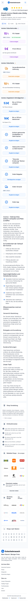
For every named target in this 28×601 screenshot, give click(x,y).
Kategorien (3, 572)
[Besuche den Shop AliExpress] (6, 468)
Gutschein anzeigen (14, 76)
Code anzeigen (14, 41)
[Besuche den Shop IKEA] (6, 460)
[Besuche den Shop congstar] (14, 476)
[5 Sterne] (21, 8)
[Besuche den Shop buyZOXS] (14, 520)
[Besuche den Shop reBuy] (6, 505)
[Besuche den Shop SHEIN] (6, 476)
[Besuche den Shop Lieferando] (14, 468)
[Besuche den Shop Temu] (14, 460)
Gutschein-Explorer (5, 567)
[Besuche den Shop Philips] (14, 512)
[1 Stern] (12, 8)
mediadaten (5, 598)
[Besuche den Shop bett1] (22, 460)
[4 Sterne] (19, 8)
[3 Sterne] (17, 8)
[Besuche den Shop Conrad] (6, 520)
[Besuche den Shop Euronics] (22, 520)
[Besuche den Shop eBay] (22, 476)
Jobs (2, 588)
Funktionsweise (5, 586)
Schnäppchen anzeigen (14, 179)
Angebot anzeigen (14, 111)
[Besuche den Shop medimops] (6, 512)
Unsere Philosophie (5, 581)
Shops (2, 569)
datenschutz (23, 598)
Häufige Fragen (5, 583)
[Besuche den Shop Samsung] (14, 505)
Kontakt (3, 590)
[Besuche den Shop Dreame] (22, 512)
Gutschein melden (14, 490)
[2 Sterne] (14, 8)
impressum (14, 598)
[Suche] (25, 2)
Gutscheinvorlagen (5, 574)
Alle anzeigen (21, 453)
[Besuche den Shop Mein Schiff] (22, 468)
